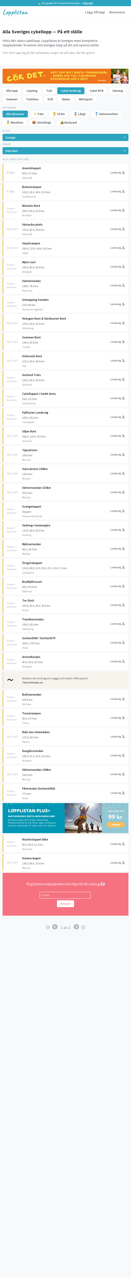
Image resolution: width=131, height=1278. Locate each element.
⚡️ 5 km (38, 114)
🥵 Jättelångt (41, 122)
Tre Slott (28, 600)
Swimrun (11, 99)
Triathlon (32, 99)
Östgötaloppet (32, 563)
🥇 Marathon (14, 122)
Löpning (32, 91)
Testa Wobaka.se (32, 682)
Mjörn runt (29, 262)
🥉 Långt (80, 114)
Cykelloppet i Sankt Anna (39, 394)
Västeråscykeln (32, 224)
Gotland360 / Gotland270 (38, 638)
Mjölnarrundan (31, 544)
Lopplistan (15, 12)
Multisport (86, 99)
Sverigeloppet (31, 506)
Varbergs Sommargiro (36, 525)
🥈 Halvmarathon (106, 114)
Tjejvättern (29, 450)
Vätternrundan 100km (36, 770)
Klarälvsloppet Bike (35, 839)
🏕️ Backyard (68, 122)
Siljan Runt (29, 431)
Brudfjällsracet (32, 582)
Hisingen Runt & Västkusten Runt (44, 318)
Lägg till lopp (95, 12)
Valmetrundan (31, 281)
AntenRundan (31, 657)
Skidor (66, 99)
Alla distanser (15, 114)
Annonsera (117, 12)
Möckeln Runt (31, 206)
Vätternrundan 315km (36, 488)
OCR (50, 99)
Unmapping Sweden (35, 300)
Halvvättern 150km (35, 469)
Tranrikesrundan (33, 619)
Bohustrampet (31, 187)
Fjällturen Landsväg (35, 412)
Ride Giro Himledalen (36, 732)
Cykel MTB (97, 91)
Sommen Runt (31, 337)
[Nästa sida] (76, 927)
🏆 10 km (59, 114)
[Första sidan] (48, 927)
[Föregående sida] (55, 927)
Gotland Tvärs (31, 375)
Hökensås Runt (32, 356)
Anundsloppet (31, 168)
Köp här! (88, 3)
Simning (117, 91)
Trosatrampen (31, 713)
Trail (49, 91)
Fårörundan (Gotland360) (38, 788)
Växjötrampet (31, 243)
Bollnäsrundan (31, 694)
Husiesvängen (31, 858)
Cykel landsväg (71, 91)
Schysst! (65, 903)
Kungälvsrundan (32, 751)
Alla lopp (12, 91)
